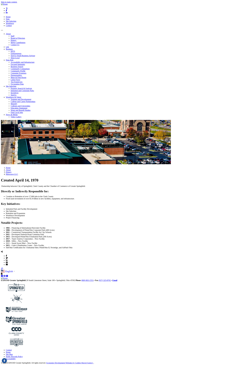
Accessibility (11, 359)
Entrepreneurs (16, 53)
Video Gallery (16, 117)
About (8, 34)
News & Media (12, 115)
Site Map (9, 354)
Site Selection (11, 21)
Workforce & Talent (13, 97)
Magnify (14, 104)
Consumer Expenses (18, 73)
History (13, 40)
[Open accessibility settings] (4, 360)
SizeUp (13, 95)
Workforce (10, 23)
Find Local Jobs (17, 112)
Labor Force (15, 80)
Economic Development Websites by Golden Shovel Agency (70, 363)
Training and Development (21, 99)
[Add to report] (2, 276)
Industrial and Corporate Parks (22, 91)
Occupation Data (17, 84)
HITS (13, 51)
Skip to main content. (9, 2)
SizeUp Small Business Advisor (23, 56)
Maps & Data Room (18, 77)
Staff (12, 36)
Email (114, 280)
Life (7, 47)
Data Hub (9, 60)
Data (7, 19)
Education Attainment (19, 108)
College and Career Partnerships (23, 102)
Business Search (17, 67)
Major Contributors (18, 43)
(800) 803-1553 (87, 280)
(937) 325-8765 (105, 280)
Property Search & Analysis (21, 88)
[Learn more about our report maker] (7, 276)
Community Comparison (20, 69)
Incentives (14, 93)
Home (8, 17)
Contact (9, 26)
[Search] (2, 269)
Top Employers (16, 82)
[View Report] (4, 276)
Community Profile (18, 71)
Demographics (16, 75)
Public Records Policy (14, 357)
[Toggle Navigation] (2, 30)
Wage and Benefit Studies (20, 110)
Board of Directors (18, 38)
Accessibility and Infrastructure (22, 62)
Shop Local (15, 58)
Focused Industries (18, 64)
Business (9, 49)
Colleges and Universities (20, 106)
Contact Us (15, 45)
